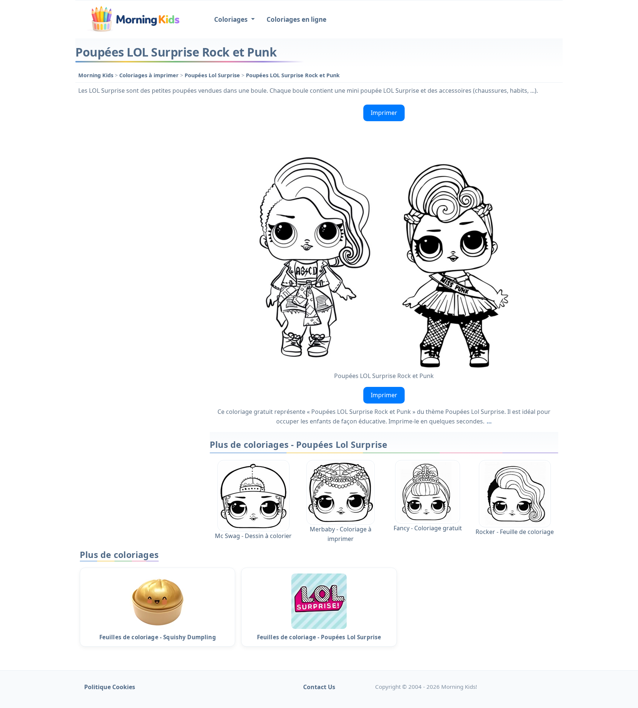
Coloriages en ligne (296, 19)
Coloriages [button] (231, 19)
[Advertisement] (138, 212)
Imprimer (384, 113)
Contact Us (319, 687)
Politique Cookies (109, 687)
